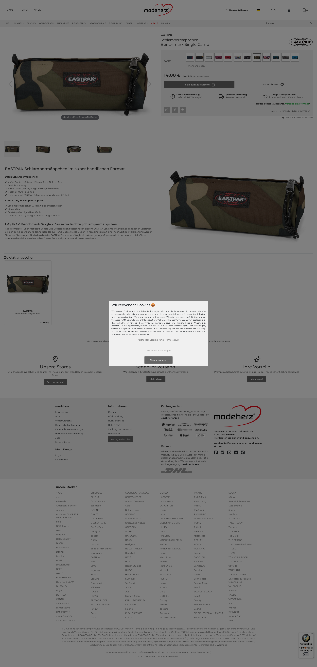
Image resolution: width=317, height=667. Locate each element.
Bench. (60, 530)
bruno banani (63, 577)
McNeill (164, 570)
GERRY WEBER (133, 497)
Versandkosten (203, 76)
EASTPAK (166, 35)
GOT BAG (130, 514)
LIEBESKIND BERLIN (171, 522)
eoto (93, 561)
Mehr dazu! (156, 379)
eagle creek (97, 553)
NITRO (163, 587)
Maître (163, 544)
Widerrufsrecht (63, 420)
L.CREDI (164, 492)
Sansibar (198, 570)
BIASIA (59, 543)
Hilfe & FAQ (114, 425)
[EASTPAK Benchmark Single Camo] (12, 149)
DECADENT (97, 518)
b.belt (59, 521)
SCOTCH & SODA (203, 591)
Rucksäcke (63, 23)
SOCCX (232, 492)
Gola (127, 505)
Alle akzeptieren (158, 360)
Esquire (95, 578)
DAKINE (95, 510)
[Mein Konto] (289, 10)
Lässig (163, 510)
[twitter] (224, 452)
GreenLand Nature (135, 522)
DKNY (94, 540)
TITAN (232, 553)
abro (58, 497)
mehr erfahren (170, 418)
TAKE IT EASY (236, 522)
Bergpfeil (61, 534)
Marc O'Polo (166, 565)
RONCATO (199, 548)
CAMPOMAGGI (64, 616)
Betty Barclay (63, 539)
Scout (197, 596)
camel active (63, 607)
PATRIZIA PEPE (168, 617)
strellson (233, 514)
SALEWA (198, 561)
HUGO (128, 570)
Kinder (38, 9)
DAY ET (94, 514)
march (163, 561)
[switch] (306, 654)
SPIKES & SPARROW (239, 501)
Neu (8, 23)
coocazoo (96, 505)
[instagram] (237, 452)
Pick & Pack (200, 497)
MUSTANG (165, 574)
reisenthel (199, 535)
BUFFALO (61, 586)
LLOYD (163, 531)
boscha (60, 556)
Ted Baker (234, 535)
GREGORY (130, 527)
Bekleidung (115, 23)
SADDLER (199, 557)
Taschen (31, 23)
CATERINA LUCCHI (66, 620)
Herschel (130, 553)
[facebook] (217, 452)
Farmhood (96, 583)
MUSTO (164, 578)
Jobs (57, 438)
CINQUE (95, 497)
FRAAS (94, 596)
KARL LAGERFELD (135, 600)
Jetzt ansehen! (55, 382)
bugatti (60, 590)
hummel (130, 578)
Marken (165, 23)
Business (18, 23)
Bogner (60, 551)
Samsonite (200, 565)
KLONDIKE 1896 (133, 613)
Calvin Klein (62, 603)
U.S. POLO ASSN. (237, 574)
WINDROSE (235, 616)
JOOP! (128, 587)
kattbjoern (131, 604)
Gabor (94, 613)
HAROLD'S (131, 535)
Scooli (197, 587)
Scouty (197, 600)
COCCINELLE (98, 501)
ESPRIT (94, 574)
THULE (232, 548)
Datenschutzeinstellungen (69, 429)
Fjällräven (96, 587)
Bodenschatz (63, 547)
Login (58, 455)
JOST (128, 591)
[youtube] (230, 452)
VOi (230, 603)
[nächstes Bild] (150, 84)
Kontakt (112, 412)
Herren (24, 9)
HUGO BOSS (132, 574)
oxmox (163, 604)
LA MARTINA (166, 501)
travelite (233, 565)
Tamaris (233, 527)
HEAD (128, 540)
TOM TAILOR (235, 561)
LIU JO (163, 527)
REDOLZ (198, 531)
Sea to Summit (202, 604)
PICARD (198, 492)
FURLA (94, 608)
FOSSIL (94, 591)
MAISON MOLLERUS (171, 540)
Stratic (232, 510)
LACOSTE (165, 497)
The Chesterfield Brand (241, 544)
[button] (273, 84)
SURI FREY (234, 518)
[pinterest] (244, 452)
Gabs (93, 617)
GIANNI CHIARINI (134, 501)
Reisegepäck (79, 23)
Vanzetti (233, 590)
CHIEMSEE (96, 492)
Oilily (162, 591)
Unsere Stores (62, 442)
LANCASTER (166, 505)
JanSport (130, 583)
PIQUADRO (200, 514)
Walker (232, 607)
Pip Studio (199, 510)
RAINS (197, 527)
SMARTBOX (200, 617)
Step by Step (235, 505)
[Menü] (312, 634)
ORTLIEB (164, 596)
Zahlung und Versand (120, 429)
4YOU (59, 492)
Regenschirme (97, 23)
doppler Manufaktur (101, 548)
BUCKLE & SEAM (65, 582)
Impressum (61, 412)
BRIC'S (59, 573)
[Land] (258, 10)
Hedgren (130, 544)
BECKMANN (62, 526)
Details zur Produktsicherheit (299, 118)
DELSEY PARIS (98, 522)
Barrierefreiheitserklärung (69, 433)
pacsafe (164, 608)
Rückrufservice (116, 420)
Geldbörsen (46, 23)
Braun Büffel (63, 564)
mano (163, 553)
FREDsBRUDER (99, 600)
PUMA (197, 522)
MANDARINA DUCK (170, 548)
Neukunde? (61, 459)
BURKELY (61, 594)
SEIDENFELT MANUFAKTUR (209, 613)
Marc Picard (166, 557)
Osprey (163, 600)
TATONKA (234, 531)
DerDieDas (97, 527)
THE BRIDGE (235, 540)
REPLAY (198, 540)
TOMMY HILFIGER (238, 557)
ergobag (95, 570)
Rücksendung (115, 416)
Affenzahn (61, 501)
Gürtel (130, 23)
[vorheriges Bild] (10, 84)
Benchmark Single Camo (27, 312)
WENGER (234, 612)
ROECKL (198, 544)
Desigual (95, 531)
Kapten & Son (132, 596)
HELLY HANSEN (133, 548)
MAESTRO (165, 535)
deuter (94, 535)
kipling (129, 608)
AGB (57, 416)
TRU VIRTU (234, 570)
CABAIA (60, 599)
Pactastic (164, 613)
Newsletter (114, 433)
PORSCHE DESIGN (204, 518)
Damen (11, 9)
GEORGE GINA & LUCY (137, 492)
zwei (231, 620)
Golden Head (132, 510)
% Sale (154, 23)
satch (197, 574)
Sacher (197, 553)
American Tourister (66, 505)
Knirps (128, 617)
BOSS (59, 560)
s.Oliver (232, 497)
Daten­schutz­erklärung (151, 339)
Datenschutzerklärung (67, 425)
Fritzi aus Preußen (100, 604)
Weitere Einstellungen (158, 350)
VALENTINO (235, 586)
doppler (95, 544)
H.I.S (127, 561)
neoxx (163, 583)
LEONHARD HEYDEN (171, 518)
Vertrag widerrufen (120, 439)
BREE (59, 569)
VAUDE (232, 594)
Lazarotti (164, 514)
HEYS (128, 557)
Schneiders (200, 578)
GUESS (129, 531)
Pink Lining (200, 501)
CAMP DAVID (63, 612)
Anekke (60, 510)
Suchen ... (270, 23)
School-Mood (201, 583)
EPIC (93, 565)
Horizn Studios (133, 565)
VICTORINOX (235, 599)
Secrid (197, 608)
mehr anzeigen (196, 65)
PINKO (197, 505)
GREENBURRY (133, 518)
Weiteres (142, 23)
